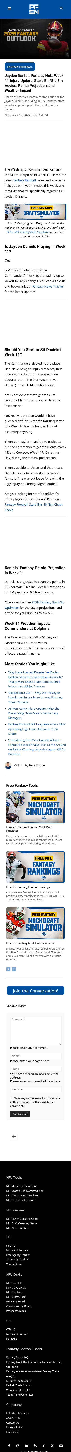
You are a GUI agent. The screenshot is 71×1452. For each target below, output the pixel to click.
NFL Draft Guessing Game (21, 1223)
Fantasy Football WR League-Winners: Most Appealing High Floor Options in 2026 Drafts (37, 728)
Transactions (13, 1264)
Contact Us (12, 1422)
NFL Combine (14, 1292)
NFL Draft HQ (14, 1283)
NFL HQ (11, 1245)
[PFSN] (36, 9)
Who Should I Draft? (18, 1390)
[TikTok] (43, 1446)
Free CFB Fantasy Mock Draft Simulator (30, 943)
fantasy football (24, 180)
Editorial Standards (17, 1413)
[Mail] (26, 1446)
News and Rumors (17, 1250)
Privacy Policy (14, 1427)
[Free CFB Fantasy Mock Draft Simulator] (35, 923)
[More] (13, 1136)
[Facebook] (9, 1446)
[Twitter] (52, 1446)
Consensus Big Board (18, 1306)
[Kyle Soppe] (9, 765)
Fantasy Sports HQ (17, 1357)
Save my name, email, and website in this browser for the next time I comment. (35, 1102)
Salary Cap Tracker (17, 1259)
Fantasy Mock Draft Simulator (23, 1362)
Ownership (12, 1432)
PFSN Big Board (15, 1301)
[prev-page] (8, 969)
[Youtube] (61, 1446)
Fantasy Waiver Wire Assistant (24, 1371)
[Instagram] (18, 1446)
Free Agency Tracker (18, 1255)
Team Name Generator (19, 1394)
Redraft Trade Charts (18, 1385)
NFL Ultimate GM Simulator (22, 1195)
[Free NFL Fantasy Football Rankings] (35, 867)
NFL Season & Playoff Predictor (24, 1191)
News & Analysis (16, 1287)
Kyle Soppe (37, 765)
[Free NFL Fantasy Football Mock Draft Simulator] (35, 807)
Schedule (11, 1338)
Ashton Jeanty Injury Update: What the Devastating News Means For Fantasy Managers (33, 713)
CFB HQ (11, 1329)
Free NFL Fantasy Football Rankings (28, 887)
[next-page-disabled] (14, 969)
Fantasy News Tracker (48, 286)
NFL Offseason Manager (20, 1200)
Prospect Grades (16, 1310)
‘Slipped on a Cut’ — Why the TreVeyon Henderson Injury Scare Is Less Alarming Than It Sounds (35, 697)
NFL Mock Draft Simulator (21, 1186)
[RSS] (35, 1446)
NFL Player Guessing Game (22, 1218)
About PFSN (13, 1417)
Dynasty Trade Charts (19, 1380)
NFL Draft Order (15, 1297)
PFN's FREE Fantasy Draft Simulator (28, 232)
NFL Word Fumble (17, 1228)
